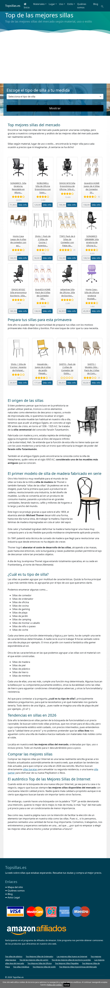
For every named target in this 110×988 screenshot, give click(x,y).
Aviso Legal (13, 897)
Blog (95, 4)
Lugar (52, 4)
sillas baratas (30, 769)
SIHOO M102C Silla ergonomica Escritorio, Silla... (18, 292)
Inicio (27, 7)
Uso (61, 4)
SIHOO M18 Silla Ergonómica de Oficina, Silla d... (67, 186)
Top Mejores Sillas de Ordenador (39, 956)
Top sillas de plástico (13, 956)
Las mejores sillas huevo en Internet (72, 956)
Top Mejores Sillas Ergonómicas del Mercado (78, 966)
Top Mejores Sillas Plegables (67, 963)
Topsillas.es (12, 6)
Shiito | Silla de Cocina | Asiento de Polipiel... (18, 367)
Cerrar (66, 985)
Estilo (70, 4)
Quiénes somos (81, 5)
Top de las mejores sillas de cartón (33, 960)
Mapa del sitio (15, 887)
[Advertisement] (55, 59)
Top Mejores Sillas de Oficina (40, 963)
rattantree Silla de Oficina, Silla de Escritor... (67, 292)
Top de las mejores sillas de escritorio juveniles (71, 960)
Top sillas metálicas (21, 966)
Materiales (39, 4)
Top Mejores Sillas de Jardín (44, 966)
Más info (22, 204)
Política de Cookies (54, 985)
